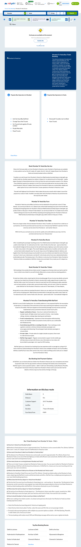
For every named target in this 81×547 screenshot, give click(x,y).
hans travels (53, 121)
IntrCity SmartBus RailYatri (21, 119)
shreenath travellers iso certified (59, 119)
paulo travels (16, 131)
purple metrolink (18, 128)
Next (74, 19)
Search (72, 13)
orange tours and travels (20, 121)
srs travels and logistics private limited (22, 125)
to (12, 529)
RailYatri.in (45, 466)
